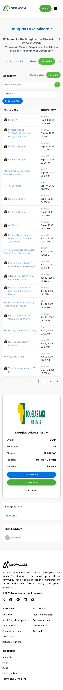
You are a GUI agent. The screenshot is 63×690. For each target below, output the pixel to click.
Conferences (9, 625)
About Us (7, 657)
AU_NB (44, 169)
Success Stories (41, 620)
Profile (19, 61)
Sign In (45, 8)
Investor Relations (42, 614)
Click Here (50, 466)
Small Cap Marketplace (14, 620)
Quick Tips (7, 636)
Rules (5, 667)
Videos (32, 61)
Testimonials (40, 625)
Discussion (47, 61)
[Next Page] (57, 381)
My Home (7, 614)
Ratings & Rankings (12, 641)
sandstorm (46, 353)
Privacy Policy (9, 673)
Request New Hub (11, 631)
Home (8, 61)
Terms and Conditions (14, 678)
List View (53, 74)
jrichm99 (45, 116)
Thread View (37, 74)
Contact (37, 631)
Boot (43, 182)
